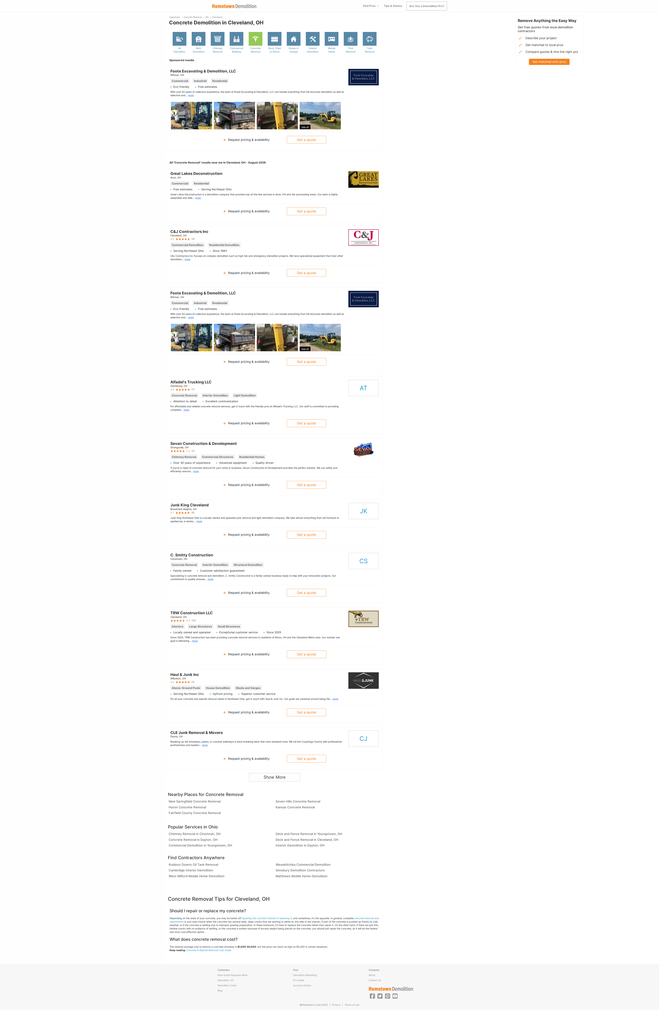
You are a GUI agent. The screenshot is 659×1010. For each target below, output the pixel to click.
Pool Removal (350, 50)
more (191, 95)
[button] (372, 996)
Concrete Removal (255, 50)
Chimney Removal (217, 50)
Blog (220, 990)
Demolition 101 (226, 980)
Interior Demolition (313, 50)
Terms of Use (352, 1004)
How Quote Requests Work (233, 975)
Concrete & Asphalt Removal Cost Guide (208, 950)
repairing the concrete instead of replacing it (267, 918)
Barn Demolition (198, 50)
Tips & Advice (393, 6)
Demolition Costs (227, 985)
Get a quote (306, 140)
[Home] (234, 6)
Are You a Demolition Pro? (426, 6)
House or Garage (294, 50)
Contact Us (375, 980)
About (372, 975)
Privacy (336, 1004)
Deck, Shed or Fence (274, 50)
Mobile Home (331, 50)
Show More (275, 777)
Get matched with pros (549, 62)
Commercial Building (236, 50)
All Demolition (179, 50)
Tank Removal (369, 50)
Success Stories (302, 985)
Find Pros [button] (369, 6)
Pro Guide (298, 980)
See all (305, 126)
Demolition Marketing (305, 975)
